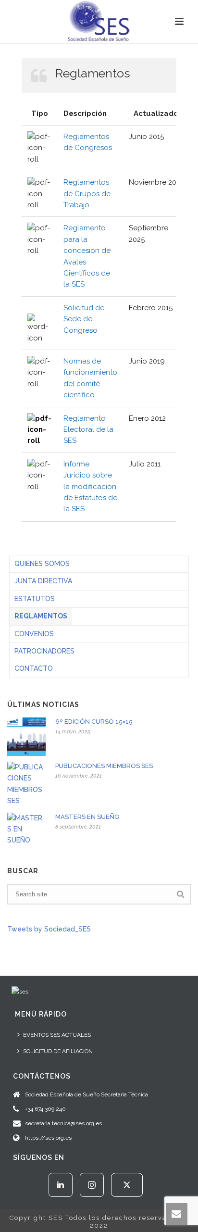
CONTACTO (33, 668)
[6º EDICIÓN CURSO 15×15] (26, 736)
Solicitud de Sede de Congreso (83, 319)
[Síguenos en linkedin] (61, 1185)
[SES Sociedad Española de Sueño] (99, 21)
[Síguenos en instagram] (92, 1185)
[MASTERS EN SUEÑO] (26, 829)
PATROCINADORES (44, 651)
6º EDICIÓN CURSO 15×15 (94, 721)
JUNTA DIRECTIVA (43, 581)
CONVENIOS (34, 634)
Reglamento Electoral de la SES (88, 429)
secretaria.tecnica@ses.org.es (63, 1123)
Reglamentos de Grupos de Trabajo (87, 193)
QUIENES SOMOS (42, 563)
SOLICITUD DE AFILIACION (58, 1051)
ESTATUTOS (34, 599)
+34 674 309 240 (45, 1109)
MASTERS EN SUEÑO (87, 816)
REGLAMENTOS (40, 616)
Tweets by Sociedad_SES (49, 929)
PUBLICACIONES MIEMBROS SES (104, 765)
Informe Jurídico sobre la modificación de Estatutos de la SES (90, 487)
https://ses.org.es (48, 1137)
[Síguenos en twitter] (127, 1185)
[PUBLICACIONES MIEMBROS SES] (26, 784)
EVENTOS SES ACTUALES (57, 1034)
